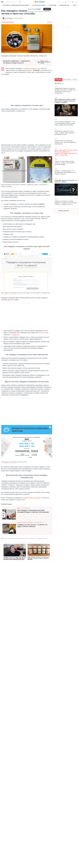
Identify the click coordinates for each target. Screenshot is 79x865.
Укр (77, 1)
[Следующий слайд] (77, 5)
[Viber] (61, 1)
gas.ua (43, 332)
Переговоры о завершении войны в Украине (16, 5)
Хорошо (47, 9)
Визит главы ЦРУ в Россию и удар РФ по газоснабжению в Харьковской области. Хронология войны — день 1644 (66, 152)
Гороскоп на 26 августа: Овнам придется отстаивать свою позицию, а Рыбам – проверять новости (66, 202)
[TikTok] (72, 2)
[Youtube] (66, 2)
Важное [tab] (75, 79)
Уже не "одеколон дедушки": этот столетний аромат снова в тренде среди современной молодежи (65, 123)
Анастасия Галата (9, 18)
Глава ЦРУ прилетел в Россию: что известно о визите (66, 181)
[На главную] (39, 2)
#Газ (6, 538)
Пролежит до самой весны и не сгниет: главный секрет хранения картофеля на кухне (65, 132)
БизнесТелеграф (64, 5)
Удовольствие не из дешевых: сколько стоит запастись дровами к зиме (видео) (65, 142)
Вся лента (58, 83)
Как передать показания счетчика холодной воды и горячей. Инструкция (33, 511)
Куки (38, 9)
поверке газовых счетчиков (32, 498)
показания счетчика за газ (31, 68)
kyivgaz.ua (15, 334)
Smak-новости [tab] (67, 79)
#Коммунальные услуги (21, 538)
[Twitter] (68, 2)
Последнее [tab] (58, 79)
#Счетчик (32, 538)
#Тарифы (11, 538)
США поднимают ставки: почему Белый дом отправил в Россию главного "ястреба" (65, 101)
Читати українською (7, 22)
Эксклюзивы (52, 5)
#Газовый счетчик (41, 538)
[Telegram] (63, 2)
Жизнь (18, 508)
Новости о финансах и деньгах (25, 522)
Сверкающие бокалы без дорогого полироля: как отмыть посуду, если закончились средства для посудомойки (65, 91)
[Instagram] (70, 2)
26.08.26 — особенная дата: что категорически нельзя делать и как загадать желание (65, 172)
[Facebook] (58, 2)
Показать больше (63, 210)
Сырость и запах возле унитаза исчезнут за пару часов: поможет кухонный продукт (65, 163)
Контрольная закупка (39, 5)
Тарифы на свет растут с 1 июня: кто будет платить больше (32, 525)
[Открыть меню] (2, 2)
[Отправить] (19, 2)
